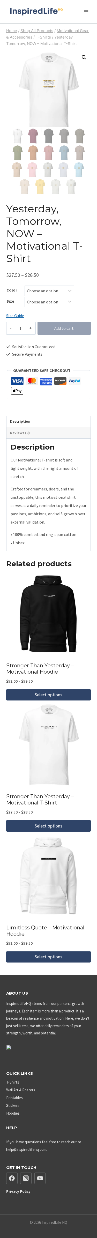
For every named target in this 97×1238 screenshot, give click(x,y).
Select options (48, 695)
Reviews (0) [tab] (20, 432)
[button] (84, 57)
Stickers (12, 1105)
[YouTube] (40, 1178)
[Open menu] (86, 12)
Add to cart (64, 328)
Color (11, 290)
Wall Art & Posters (20, 1089)
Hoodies (13, 1113)
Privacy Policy (18, 1191)
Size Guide (15, 315)
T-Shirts (12, 1082)
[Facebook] (12, 1178)
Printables (14, 1097)
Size (10, 301)
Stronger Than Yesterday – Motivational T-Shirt (40, 799)
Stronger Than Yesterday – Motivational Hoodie (40, 668)
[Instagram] (26, 1178)
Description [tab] (20, 421)
